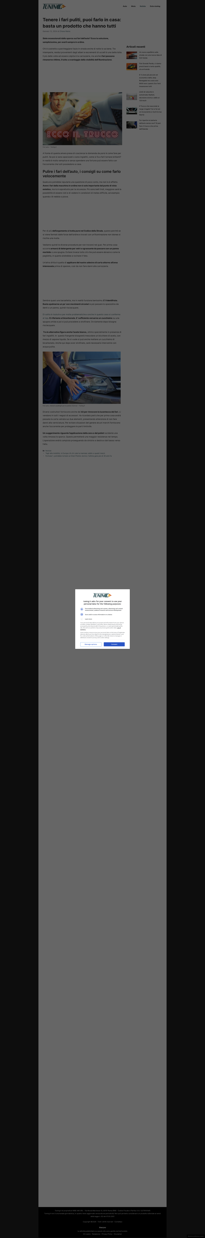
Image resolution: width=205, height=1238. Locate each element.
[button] (102, 619)
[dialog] (102, 619)
